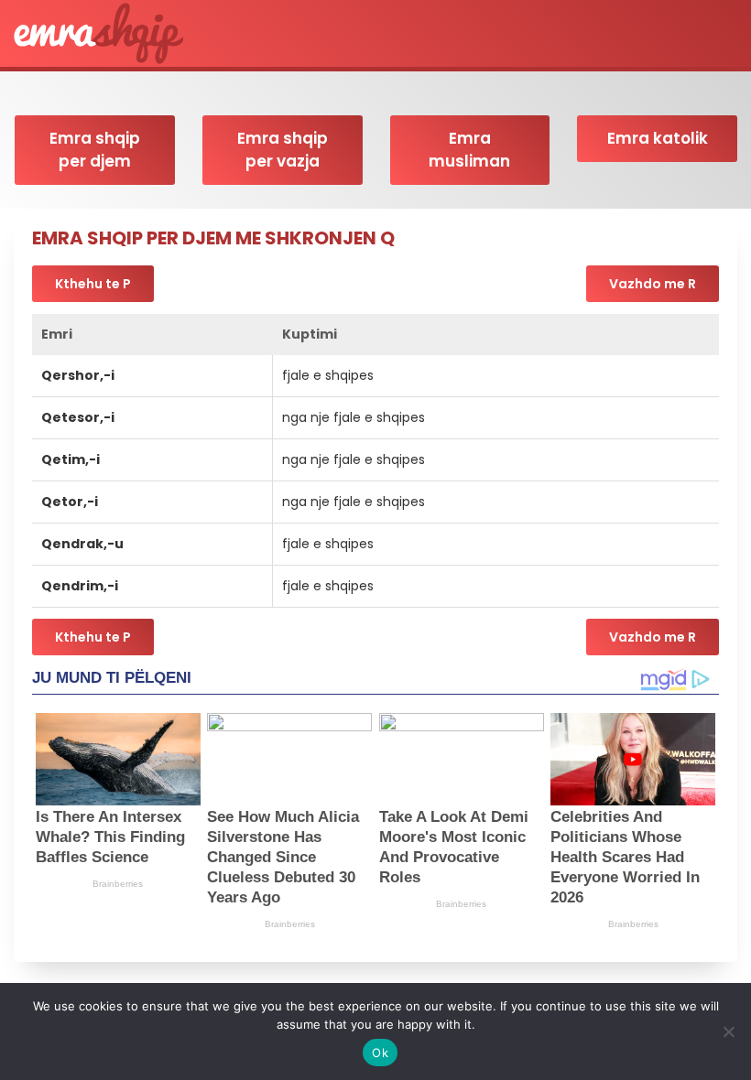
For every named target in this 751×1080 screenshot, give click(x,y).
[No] (728, 1031)
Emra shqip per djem (94, 149)
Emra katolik (657, 138)
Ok (380, 1052)
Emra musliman (469, 149)
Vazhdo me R (652, 284)
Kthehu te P (93, 284)
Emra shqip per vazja (282, 149)
